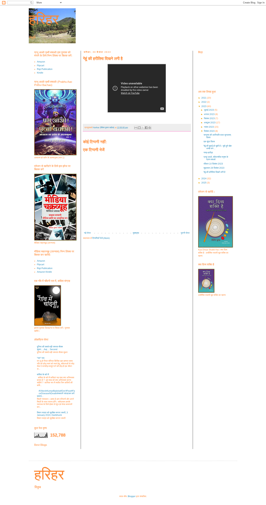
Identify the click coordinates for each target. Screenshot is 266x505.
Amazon (41, 61)
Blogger (132, 496)
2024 (204, 178)
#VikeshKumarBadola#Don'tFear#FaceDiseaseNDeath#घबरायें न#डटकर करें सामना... (56, 393)
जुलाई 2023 (209, 110)
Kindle (40, 72)
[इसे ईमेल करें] (136, 127)
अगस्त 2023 (209, 114)
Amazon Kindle (44, 272)
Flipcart (40, 65)
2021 (204, 98)
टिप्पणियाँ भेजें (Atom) (101, 238)
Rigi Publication (44, 69)
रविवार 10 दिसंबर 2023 (213, 163)
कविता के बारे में (43, 374)
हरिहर (44, 19)
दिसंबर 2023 (209, 131)
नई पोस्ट (87, 233)
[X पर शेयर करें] (143, 127)
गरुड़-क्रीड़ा (208, 152)
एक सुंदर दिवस (209, 141)
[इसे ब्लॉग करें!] (139, 127)
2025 (204, 182)
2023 (204, 106)
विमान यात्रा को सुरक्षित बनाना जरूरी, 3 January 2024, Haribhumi (52, 413)
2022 (204, 102)
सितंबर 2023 (209, 118)
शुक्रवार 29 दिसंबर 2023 (214, 168)
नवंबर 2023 (209, 127)
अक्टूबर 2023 (210, 122)
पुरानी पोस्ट (185, 233)
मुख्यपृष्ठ (136, 233)
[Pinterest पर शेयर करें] (149, 127)
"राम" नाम (40, 358)
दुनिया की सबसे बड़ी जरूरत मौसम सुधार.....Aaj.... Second (50, 347)
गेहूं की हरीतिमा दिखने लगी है (214, 172)
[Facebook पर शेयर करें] (146, 127)
